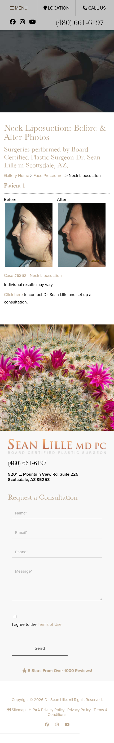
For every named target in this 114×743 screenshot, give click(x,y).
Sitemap (19, 709)
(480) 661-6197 (80, 22)
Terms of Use (50, 624)
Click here (13, 294)
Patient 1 (14, 185)
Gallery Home (16, 175)
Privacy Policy (79, 709)
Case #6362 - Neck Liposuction (33, 275)
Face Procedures (48, 175)
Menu (21, 8)
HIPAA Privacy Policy (46, 709)
